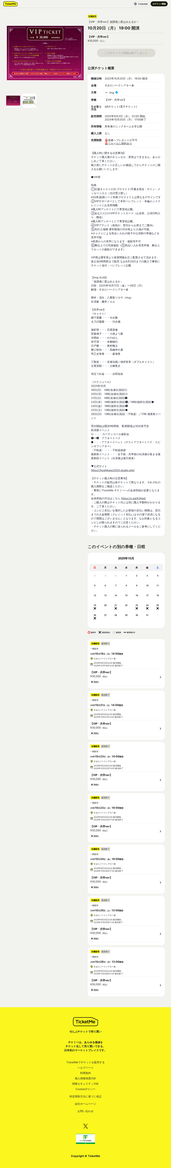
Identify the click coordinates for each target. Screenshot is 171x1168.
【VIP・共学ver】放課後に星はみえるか (112, 21)
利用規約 (85, 1073)
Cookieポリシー (85, 1089)
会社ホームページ (85, 1103)
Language (143, 4)
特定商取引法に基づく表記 (85, 1096)
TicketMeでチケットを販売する (85, 1062)
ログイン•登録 (159, 4)
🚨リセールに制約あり (118, 143)
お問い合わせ (85, 1111)
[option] (95, 578)
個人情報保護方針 (85, 1078)
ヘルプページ (85, 1067)
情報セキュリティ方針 (85, 1083)
